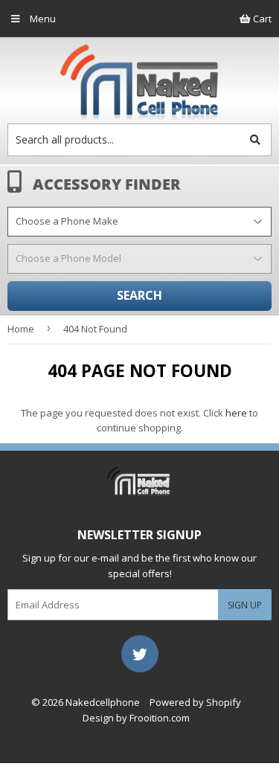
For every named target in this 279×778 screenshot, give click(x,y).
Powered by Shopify (195, 702)
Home (20, 328)
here (236, 412)
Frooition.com (159, 717)
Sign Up (245, 605)
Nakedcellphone (102, 702)
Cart (261, 18)
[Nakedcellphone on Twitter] (139, 652)
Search (139, 295)
